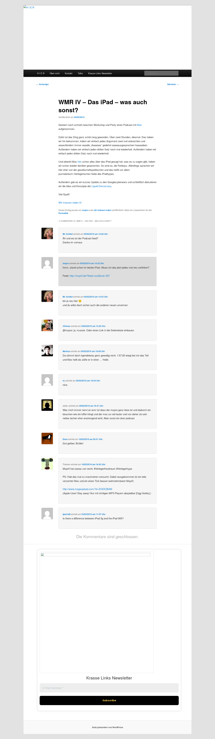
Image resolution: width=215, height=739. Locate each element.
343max (66, 326)
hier (80, 161)
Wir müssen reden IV (70, 202)
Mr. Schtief (68, 233)
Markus (66, 351)
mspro (85, 210)
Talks (80, 73)
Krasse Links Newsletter (100, 73)
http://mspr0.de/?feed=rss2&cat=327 (90, 275)
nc (64, 380)
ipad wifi (66, 514)
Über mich (55, 73)
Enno (65, 439)
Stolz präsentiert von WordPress (107, 727)
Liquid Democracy (101, 186)
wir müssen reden (102, 210)
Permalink (63, 213)
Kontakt (68, 73)
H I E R (40, 73)
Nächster (173, 84)
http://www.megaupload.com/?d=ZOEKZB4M (87, 489)
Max (139, 125)
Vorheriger (42, 84)
